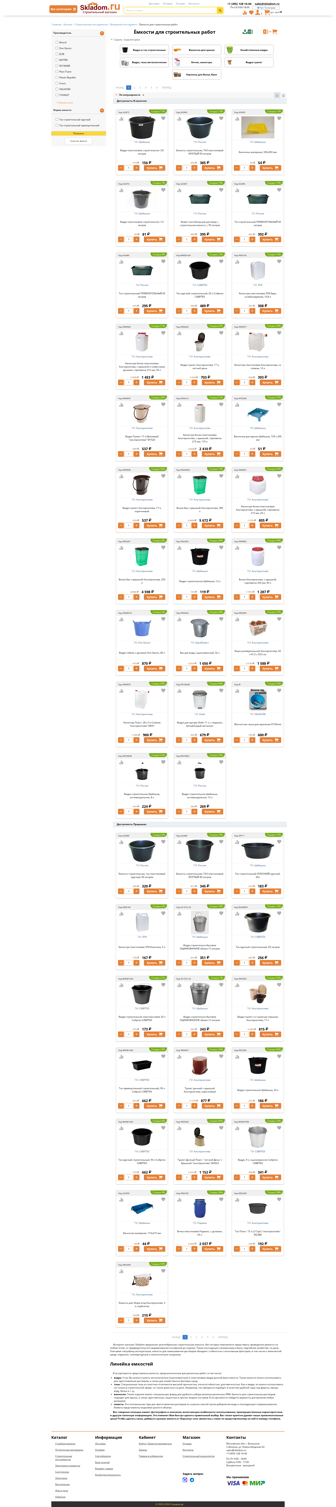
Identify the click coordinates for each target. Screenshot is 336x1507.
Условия (167, 3)
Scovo (62, 83)
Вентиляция (62, 1484)
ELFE (61, 54)
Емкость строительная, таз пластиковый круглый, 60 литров (142, 875)
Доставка (154, 3)
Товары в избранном (151, 1456)
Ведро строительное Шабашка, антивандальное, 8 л (142, 795)
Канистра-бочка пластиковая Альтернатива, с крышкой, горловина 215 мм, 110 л (199, 438)
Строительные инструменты (63, 1457)
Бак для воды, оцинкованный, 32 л (200, 652)
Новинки (60, 1496)
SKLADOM (64, 89)
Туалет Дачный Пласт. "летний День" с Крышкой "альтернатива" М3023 (200, 1161)
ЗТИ (260, 285)
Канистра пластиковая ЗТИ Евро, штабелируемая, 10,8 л (258, 295)
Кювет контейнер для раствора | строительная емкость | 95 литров (200, 223)
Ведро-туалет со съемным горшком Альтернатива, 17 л (257, 1018)
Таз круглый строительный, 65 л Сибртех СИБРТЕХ (199, 295)
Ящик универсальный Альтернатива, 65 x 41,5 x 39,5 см (257, 652)
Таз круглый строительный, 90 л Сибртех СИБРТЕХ (141, 1161)
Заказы (143, 1449)
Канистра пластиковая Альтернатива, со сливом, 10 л (257, 366)
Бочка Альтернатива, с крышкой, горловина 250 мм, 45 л (258, 581)
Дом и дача (61, 1490)
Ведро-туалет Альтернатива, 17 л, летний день (199, 366)
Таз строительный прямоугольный (79, 125)
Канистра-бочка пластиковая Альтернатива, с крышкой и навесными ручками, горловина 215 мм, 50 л (142, 367)
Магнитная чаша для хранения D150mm (257, 724)
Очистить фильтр (78, 141)
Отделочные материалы (69, 1449)
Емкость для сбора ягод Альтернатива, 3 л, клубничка (142, 1304)
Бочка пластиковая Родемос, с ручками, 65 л (199, 1233)
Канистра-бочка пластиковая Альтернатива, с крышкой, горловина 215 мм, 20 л (257, 510)
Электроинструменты (67, 1465)
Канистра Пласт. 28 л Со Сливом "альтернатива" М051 (142, 724)
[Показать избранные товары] (251, 12)
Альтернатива (144, 356)
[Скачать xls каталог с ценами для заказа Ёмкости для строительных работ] (252, 31)
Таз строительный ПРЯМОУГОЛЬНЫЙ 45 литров (257, 223)
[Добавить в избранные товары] (163, 118)
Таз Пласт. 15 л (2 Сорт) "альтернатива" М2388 (258, 1233)
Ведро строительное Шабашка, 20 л (257, 1090)
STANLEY (64, 95)
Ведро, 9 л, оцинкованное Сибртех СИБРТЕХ (258, 1161)
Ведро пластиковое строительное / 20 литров (142, 152)
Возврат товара (104, 1468)
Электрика (61, 1478)
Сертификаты (103, 1456)
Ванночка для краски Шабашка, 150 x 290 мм (258, 438)
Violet (202, 714)
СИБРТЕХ (202, 285)
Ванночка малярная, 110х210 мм (142, 1233)
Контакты (193, 3)
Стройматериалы (65, 1443)
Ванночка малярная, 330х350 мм (258, 152)
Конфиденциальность (108, 1474)
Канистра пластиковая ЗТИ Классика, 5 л (142, 947)
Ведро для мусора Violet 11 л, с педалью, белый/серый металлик (200, 724)
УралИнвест (202, 642)
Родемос (202, 1223)
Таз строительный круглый (74, 119)
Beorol (62, 42)
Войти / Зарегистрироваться (155, 1443)
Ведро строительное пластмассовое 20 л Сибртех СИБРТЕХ (142, 1018)
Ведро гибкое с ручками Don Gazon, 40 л (142, 652)
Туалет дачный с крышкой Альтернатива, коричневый (200, 1090)
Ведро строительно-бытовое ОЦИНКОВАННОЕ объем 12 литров (200, 1018)
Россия (202, 142)
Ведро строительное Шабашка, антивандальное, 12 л (200, 795)
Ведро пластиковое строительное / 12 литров (142, 223)
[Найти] (220, 10)
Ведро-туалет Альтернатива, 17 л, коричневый (141, 509)
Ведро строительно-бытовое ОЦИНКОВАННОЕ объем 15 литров (200, 947)
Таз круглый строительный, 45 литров (258, 947)
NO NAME (64, 65)
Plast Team (65, 71)
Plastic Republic (67, 77)
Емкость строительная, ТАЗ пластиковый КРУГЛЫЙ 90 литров (199, 152)
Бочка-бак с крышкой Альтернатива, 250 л (142, 581)
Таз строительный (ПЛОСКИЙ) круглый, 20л (257, 875)
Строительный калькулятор (198, 1456)
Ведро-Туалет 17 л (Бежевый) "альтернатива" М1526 (142, 438)
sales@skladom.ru (267, 4)
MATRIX (63, 60)
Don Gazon (65, 48)
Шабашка (144, 142)
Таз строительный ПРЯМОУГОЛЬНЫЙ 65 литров (142, 295)
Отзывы (180, 3)
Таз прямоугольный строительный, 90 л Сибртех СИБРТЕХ (142, 1090)
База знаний (102, 1462)
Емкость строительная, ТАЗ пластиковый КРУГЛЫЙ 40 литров (199, 875)
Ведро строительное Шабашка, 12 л (199, 581)
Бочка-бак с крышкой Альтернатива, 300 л (200, 509)
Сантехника (62, 1471)
